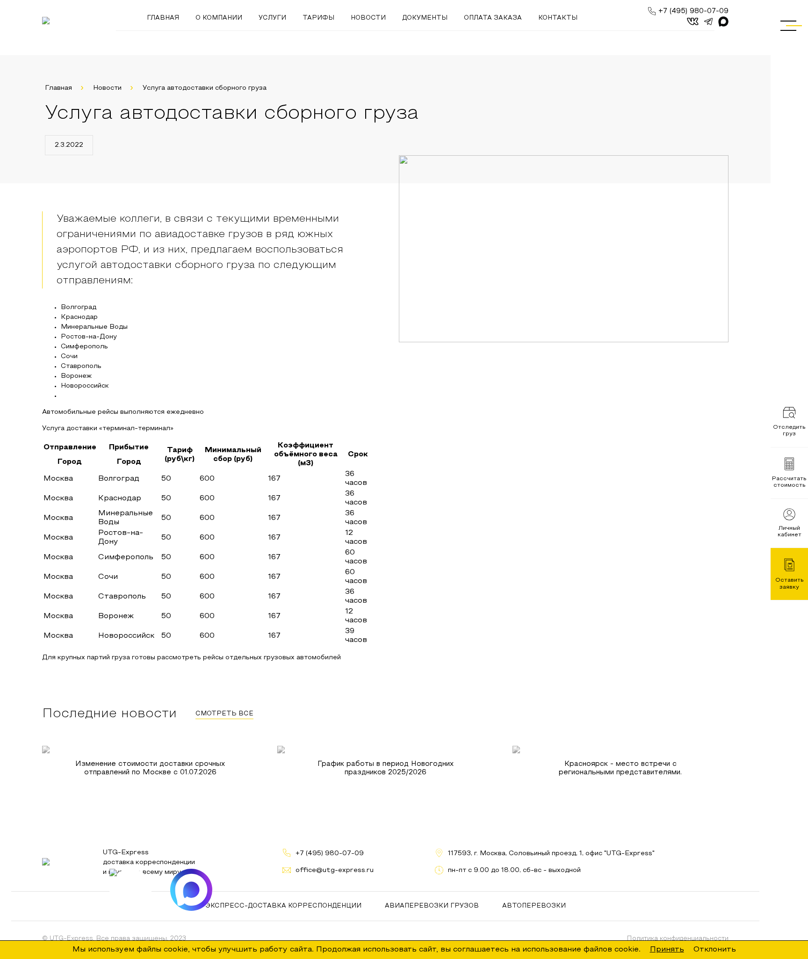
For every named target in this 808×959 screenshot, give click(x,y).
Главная (58, 88)
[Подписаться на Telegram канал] (130, 890)
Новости (107, 88)
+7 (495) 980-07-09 (693, 11)
